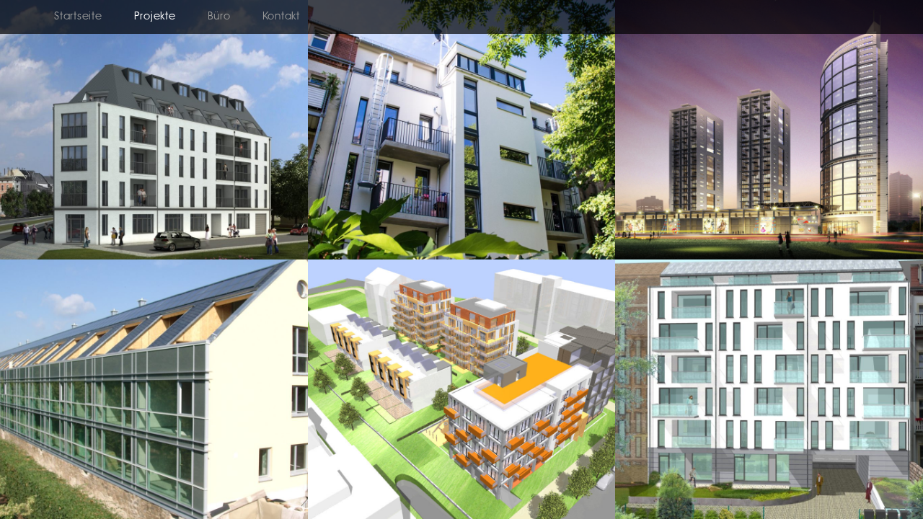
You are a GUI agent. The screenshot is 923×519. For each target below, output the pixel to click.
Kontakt (281, 17)
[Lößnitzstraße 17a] (462, 257)
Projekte (155, 17)
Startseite (78, 17)
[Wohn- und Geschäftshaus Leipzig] (154, 257)
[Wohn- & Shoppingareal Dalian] (769, 257)
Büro (219, 17)
